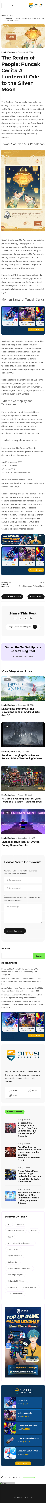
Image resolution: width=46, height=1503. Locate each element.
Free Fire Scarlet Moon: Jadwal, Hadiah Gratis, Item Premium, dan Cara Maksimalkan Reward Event (21, 981)
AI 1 (9, 1224)
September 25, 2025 (26, 838)
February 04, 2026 (25, 52)
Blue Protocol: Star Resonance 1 (20, 1243)
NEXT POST (37, 597)
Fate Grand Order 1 (15, 1294)
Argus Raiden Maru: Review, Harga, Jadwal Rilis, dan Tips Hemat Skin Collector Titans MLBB (22, 989)
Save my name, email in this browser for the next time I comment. (22, 898)
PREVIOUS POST (13, 597)
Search (5, 948)
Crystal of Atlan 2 (15, 1256)
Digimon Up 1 (13, 1262)
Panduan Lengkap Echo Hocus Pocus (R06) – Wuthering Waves (21, 757)
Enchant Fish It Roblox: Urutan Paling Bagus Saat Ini (20, 843)
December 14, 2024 (26, 705)
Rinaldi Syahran (8, 52)
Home (3, 15)
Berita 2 (34, 1231)
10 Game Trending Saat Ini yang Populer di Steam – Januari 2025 (21, 800)
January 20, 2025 (25, 795)
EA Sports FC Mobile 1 (16, 1281)
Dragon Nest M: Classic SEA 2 (19, 1268)
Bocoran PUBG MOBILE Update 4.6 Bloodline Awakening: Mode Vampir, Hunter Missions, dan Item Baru (22, 1004)
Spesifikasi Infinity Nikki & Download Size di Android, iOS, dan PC (20, 712)
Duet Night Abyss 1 (15, 1275)
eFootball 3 (12, 1287)
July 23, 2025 (23, 751)
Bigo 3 (10, 1237)
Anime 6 (20, 1224)
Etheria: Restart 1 (30, 1287)
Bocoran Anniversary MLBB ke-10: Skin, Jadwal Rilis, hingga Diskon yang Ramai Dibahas (21, 996)
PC (7, 680)
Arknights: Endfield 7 (16, 1231)
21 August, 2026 (24, 1120)
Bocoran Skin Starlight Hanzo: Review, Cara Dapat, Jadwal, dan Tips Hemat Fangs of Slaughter (20, 972)
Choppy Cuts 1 (13, 1249)
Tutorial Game (39, 586)
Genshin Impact (25, 586)
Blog (11, 15)
